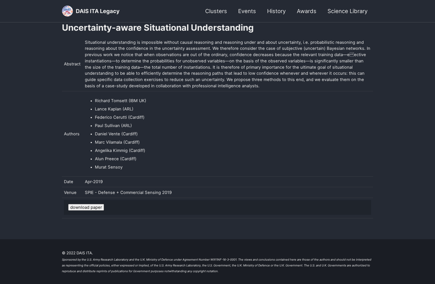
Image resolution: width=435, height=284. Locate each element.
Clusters (216, 11)
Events (247, 11)
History (276, 11)
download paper (86, 207)
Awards (306, 11)
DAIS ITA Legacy (98, 11)
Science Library (348, 11)
